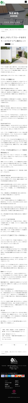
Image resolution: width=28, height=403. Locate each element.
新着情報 (6, 29)
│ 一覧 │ (13, 344)
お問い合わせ (7, 386)
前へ (2, 344)
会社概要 (6, 384)
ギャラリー (17, 382)
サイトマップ (17, 386)
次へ (26, 344)
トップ (2, 29)
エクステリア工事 (8, 382)
